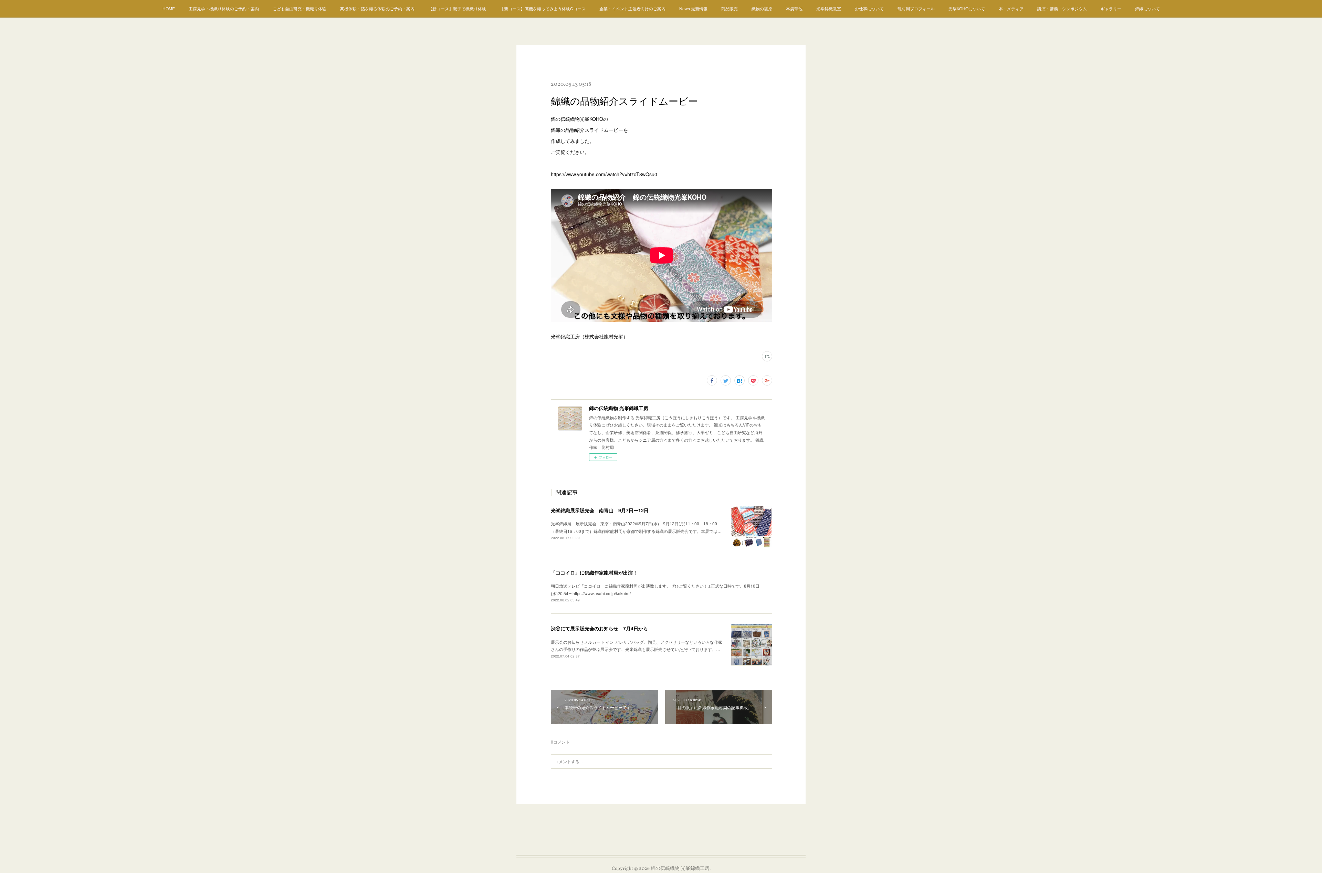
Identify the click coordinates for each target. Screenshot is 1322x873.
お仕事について (869, 8)
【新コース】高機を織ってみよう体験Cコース (543, 8)
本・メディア (1011, 8)
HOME (168, 8)
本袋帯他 (794, 8)
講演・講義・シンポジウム (1062, 8)
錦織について (1147, 8)
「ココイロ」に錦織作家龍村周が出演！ (594, 572)
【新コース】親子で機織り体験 (457, 8)
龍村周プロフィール (916, 8)
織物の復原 (762, 8)
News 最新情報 (693, 8)
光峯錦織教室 (828, 8)
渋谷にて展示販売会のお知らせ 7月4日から (599, 628)
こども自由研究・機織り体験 (299, 8)
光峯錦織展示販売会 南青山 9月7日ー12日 (600, 510)
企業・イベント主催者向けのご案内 (632, 8)
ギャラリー (1111, 8)
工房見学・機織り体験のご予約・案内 (224, 8)
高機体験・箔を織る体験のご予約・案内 (377, 8)
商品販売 (729, 8)
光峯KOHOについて (966, 8)
